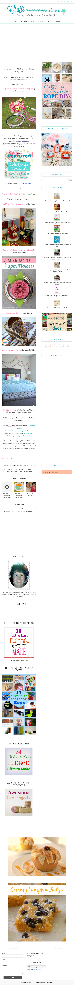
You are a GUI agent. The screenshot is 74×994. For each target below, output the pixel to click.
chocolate (11, 469)
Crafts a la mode (30, 982)
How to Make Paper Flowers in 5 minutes (18, 250)
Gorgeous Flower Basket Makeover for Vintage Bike (18, 89)
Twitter (31, 436)
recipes (10, 471)
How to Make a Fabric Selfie (12, 194)
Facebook (8, 431)
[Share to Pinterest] (31, 465)
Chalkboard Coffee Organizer (12, 204)
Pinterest (30, 431)
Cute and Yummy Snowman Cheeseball (57, 201)
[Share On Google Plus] (34, 465)
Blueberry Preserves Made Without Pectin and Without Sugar (57, 258)
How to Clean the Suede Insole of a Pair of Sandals (57, 283)
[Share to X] (27, 465)
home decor (21, 469)
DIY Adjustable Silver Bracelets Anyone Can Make (57, 245)
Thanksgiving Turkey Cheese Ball (57, 212)
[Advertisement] (37, 43)
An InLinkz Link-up (7, 458)
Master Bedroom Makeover (12, 350)
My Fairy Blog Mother (47, 982)
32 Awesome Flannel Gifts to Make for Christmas (57, 296)
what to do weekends (23, 471)
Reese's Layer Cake (12, 313)
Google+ (15, 431)
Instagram (22, 431)
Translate (40, 969)
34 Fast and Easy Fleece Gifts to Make (57, 223)
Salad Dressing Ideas (10, 410)
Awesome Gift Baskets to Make (57, 308)
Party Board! (27, 183)
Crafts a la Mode (28, 433)
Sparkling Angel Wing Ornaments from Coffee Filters (57, 270)
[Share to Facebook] (24, 465)
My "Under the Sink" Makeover (58, 234)
